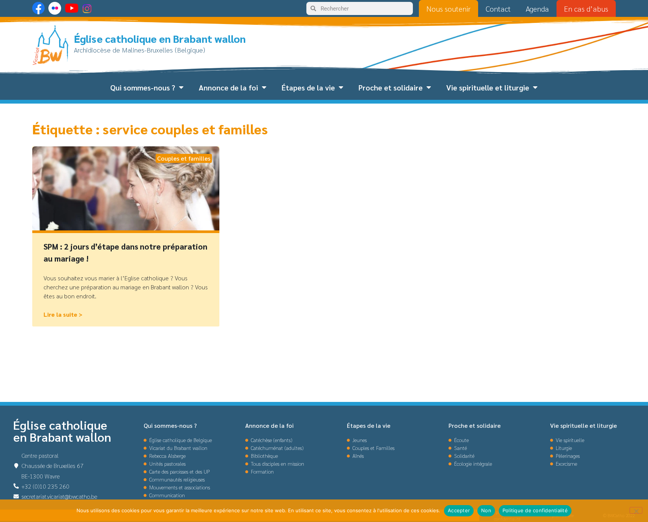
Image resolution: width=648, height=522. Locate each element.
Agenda (537, 9)
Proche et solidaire (390, 87)
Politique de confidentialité (535, 510)
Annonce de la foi (228, 87)
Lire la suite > (63, 314)
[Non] (636, 510)
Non (486, 510)
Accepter (459, 510)
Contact (498, 9)
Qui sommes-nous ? (142, 87)
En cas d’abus (586, 9)
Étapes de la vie (308, 87)
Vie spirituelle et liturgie (487, 87)
